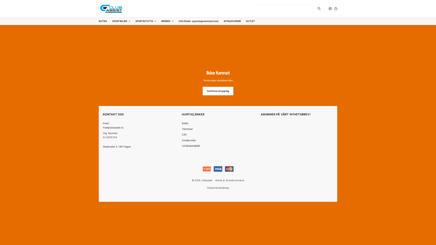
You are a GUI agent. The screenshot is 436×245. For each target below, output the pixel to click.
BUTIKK (103, 21)
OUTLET (250, 21)
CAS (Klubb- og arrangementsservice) (198, 21)
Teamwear (187, 128)
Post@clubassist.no (113, 127)
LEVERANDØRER (191, 145)
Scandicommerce (235, 180)
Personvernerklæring (218, 187)
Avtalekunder (189, 140)
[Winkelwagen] (335, 8)
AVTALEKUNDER (232, 21)
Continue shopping (218, 90)
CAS (184, 134)
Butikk (185, 123)
